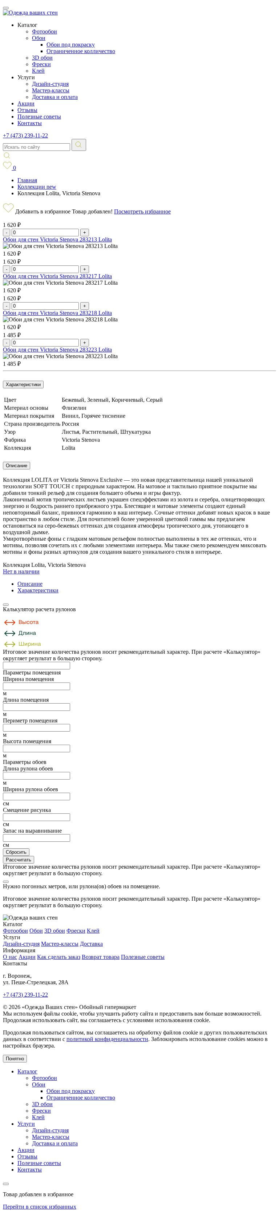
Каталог (27, 1071)
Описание (16, 465)
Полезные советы (39, 116)
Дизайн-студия (50, 84)
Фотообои (44, 31)
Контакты (29, 123)
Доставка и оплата (55, 97)
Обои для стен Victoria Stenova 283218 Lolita (57, 313)
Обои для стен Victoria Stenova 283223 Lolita (57, 350)
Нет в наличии (21, 571)
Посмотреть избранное (142, 211)
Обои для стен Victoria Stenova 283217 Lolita (57, 276)
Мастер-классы (50, 90)
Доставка (91, 944)
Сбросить (16, 852)
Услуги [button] (26, 77)
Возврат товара (101, 957)
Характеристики (23, 384)
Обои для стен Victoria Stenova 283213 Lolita (57, 239)
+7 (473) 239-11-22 (25, 135)
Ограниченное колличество (80, 51)
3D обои (42, 58)
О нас (10, 957)
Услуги (26, 1124)
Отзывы (27, 110)
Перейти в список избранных (39, 1207)
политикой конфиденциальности (107, 1039)
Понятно (15, 1058)
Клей (38, 71)
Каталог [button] (27, 25)
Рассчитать (18, 859)
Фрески (41, 64)
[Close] (6, 605)
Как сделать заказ (58, 957)
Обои (38, 38)
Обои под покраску (70, 44)
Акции (26, 103)
